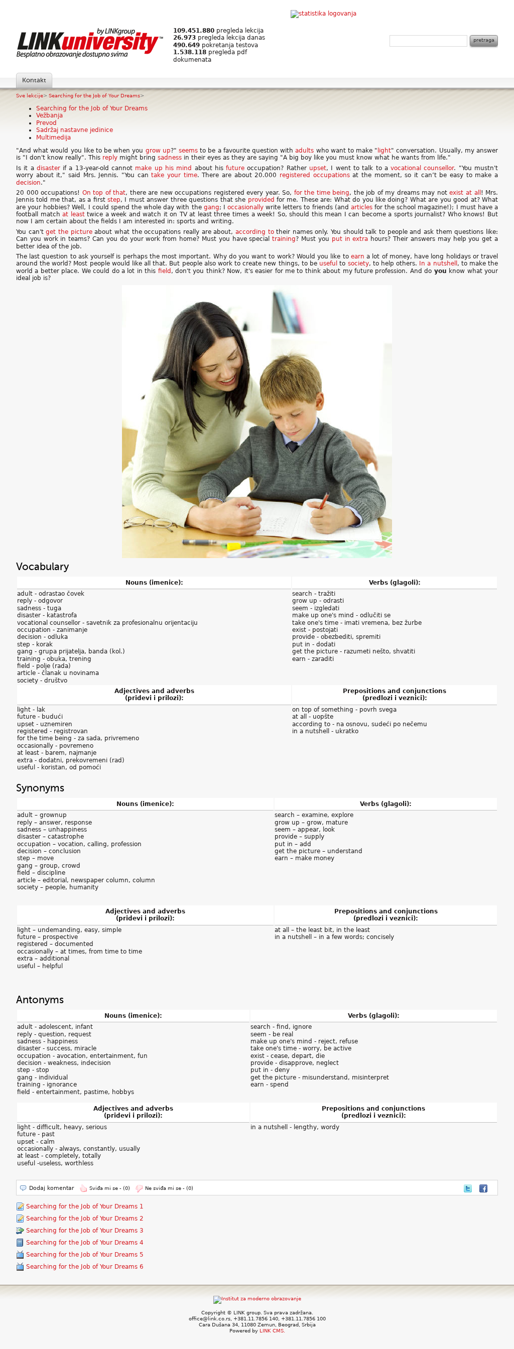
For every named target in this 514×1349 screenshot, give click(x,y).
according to (254, 231)
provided (261, 199)
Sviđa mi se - (109, 1188)
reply (109, 157)
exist (456, 192)
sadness (170, 157)
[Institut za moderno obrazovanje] (257, 1298)
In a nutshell (438, 263)
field (164, 271)
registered (295, 175)
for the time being (322, 192)
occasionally (245, 207)
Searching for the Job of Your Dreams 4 (85, 1242)
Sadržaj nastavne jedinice (74, 129)
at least (73, 214)
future (235, 168)
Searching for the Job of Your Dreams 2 (85, 1218)
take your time (174, 175)
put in (341, 238)
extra (360, 238)
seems (188, 150)
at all (473, 192)
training (284, 238)
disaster (48, 168)
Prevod (46, 122)
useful (328, 263)
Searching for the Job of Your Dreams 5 (85, 1254)
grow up (158, 150)
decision (28, 182)
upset (317, 168)
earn (357, 256)
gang (211, 207)
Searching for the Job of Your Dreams (94, 95)
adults (304, 150)
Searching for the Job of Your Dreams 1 (85, 1206)
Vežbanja (49, 115)
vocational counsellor (422, 168)
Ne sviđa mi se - (169, 1188)
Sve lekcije (29, 95)
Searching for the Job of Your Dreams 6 (85, 1266)
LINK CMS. (272, 1330)
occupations (331, 175)
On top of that (104, 192)
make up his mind (163, 168)
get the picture (69, 231)
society (358, 263)
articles (361, 207)
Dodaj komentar (51, 1188)
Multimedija (53, 137)
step (113, 199)
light (384, 150)
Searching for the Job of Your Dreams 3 (85, 1230)
